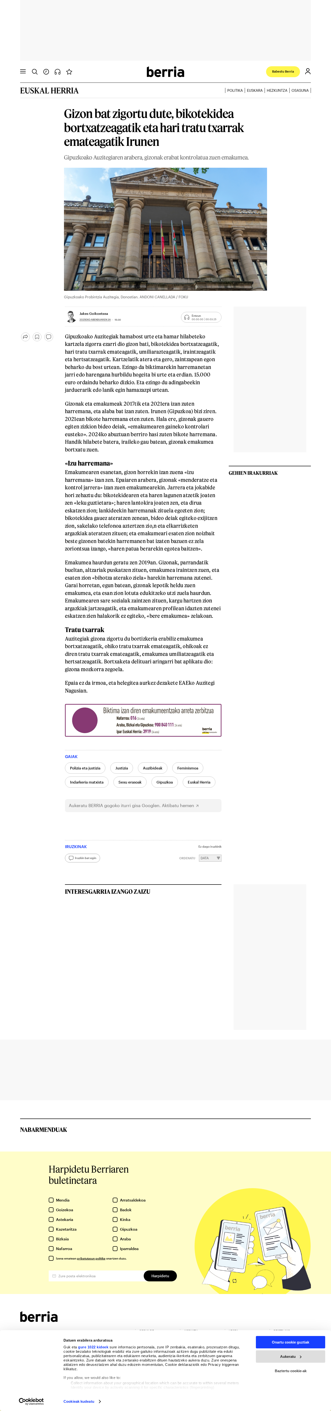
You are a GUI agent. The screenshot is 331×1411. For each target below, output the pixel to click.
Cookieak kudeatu (78, 1401)
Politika (235, 90)
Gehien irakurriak (253, 473)
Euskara (255, 90)
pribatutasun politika (91, 1258)
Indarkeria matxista (86, 782)
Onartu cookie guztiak (290, 1342)
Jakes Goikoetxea (93, 313)
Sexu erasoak (130, 782)
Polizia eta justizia (85, 768)
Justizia (121, 768)
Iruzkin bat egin (85, 858)
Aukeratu (288, 1356)
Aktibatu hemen (178, 805)
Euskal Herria (199, 782)
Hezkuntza (277, 90)
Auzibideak (152, 768)
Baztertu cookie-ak (291, 1371)
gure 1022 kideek (93, 1347)
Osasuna (300, 90)
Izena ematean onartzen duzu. (91, 1258)
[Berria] (39, 1320)
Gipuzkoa (165, 782)
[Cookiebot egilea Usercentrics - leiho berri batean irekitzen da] (31, 1401)
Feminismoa (187, 768)
